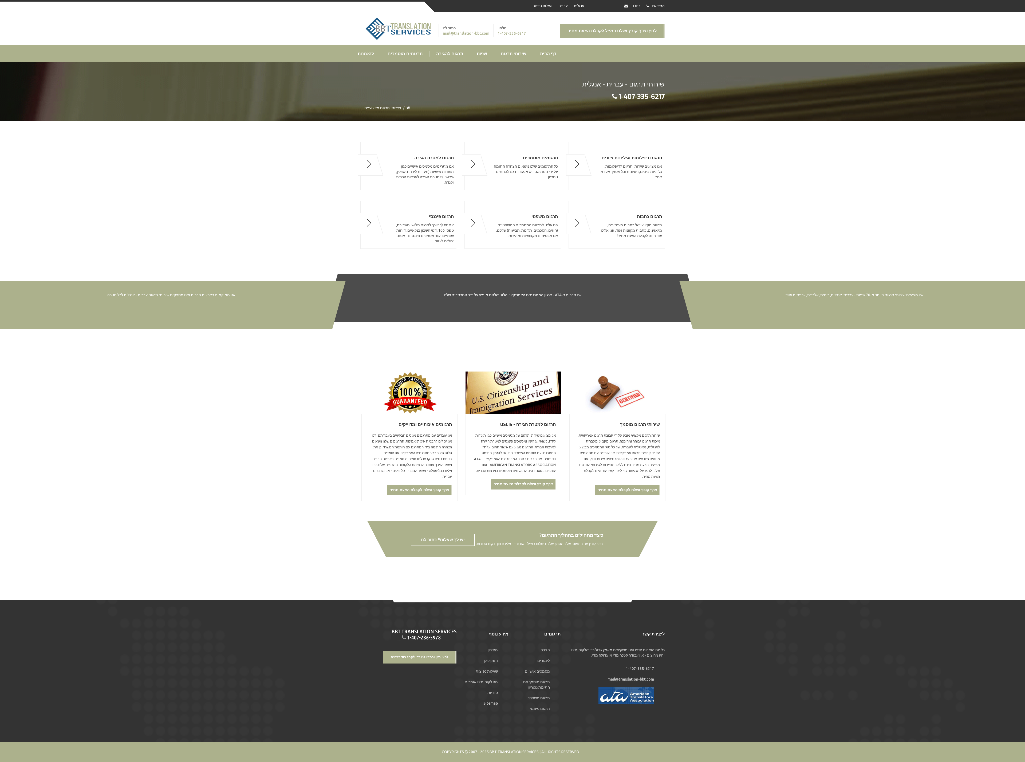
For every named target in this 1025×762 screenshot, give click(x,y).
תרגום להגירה (449, 54)
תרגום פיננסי (540, 708)
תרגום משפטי (539, 698)
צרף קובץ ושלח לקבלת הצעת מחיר (627, 489)
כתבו (636, 6)
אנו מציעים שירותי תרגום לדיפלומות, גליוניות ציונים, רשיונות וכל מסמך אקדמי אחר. (631, 167)
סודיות (492, 692)
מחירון (493, 650)
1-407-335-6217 (512, 33)
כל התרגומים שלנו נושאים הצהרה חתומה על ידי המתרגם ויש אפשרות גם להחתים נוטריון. (526, 167)
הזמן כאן (491, 660)
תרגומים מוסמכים (405, 54)
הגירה (545, 650)
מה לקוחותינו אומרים (481, 682)
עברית (563, 6)
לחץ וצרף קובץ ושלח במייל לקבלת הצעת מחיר (612, 31)
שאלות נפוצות (542, 6)
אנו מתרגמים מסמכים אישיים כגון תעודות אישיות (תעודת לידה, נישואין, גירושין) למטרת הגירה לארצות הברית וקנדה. (425, 170)
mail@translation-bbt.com (466, 33)
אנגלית (579, 6)
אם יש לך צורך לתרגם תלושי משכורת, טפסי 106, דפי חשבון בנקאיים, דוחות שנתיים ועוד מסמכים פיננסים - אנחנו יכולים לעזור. (425, 228)
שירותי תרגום (513, 54)
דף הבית (548, 54)
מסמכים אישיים (537, 671)
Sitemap (490, 703)
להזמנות (366, 54)
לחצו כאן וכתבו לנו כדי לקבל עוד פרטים (419, 657)
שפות (482, 54)
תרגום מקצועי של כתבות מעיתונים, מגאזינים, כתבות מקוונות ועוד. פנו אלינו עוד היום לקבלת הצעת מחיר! (631, 226)
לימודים (543, 660)
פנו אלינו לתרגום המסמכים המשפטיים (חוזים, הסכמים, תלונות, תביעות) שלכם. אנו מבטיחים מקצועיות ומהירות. (527, 226)
